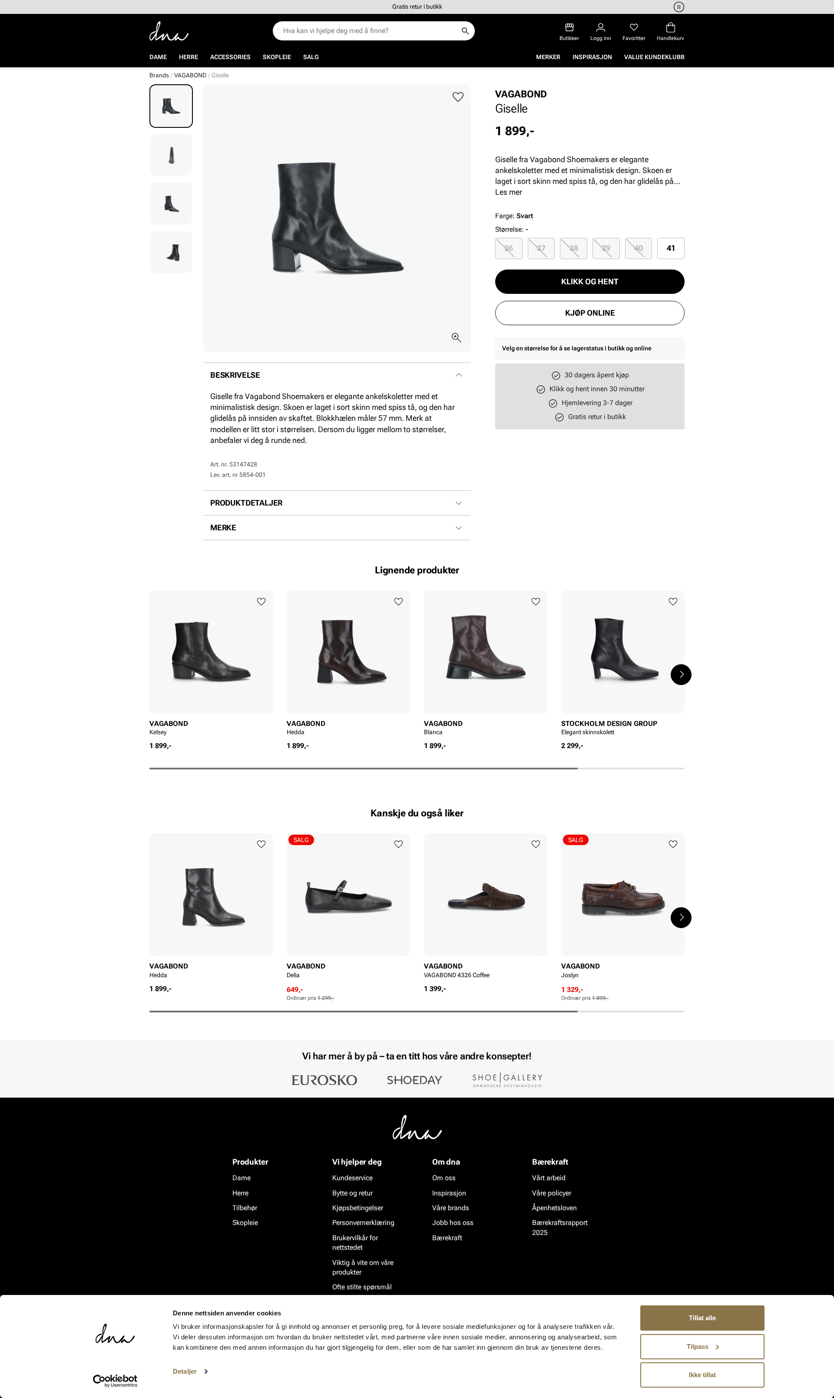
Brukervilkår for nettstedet (355, 1243)
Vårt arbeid (549, 1178)
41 (671, 248)
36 (508, 248)
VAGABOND (190, 75)
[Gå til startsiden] (169, 31)
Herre (188, 56)
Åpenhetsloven (554, 1208)
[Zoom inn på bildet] (456, 337)
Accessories (230, 56)
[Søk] (465, 30)
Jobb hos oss (452, 1222)
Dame (158, 56)
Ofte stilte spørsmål (362, 1287)
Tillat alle (702, 1317)
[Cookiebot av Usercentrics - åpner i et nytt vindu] (115, 1381)
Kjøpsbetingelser (357, 1208)
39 (606, 248)
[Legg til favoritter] (458, 97)
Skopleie (277, 56)
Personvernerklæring (363, 1222)
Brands (159, 75)
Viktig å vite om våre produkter (363, 1267)
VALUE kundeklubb (654, 56)
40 (638, 248)
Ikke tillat (702, 1374)
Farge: (514, 216)
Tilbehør (244, 1208)
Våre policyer (551, 1193)
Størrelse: (509, 229)
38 (573, 248)
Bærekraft (447, 1238)
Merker (548, 56)
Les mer (508, 191)
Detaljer (185, 1371)
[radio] (509, 248)
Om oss (444, 1178)
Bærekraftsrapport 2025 (560, 1227)
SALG (311, 56)
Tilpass (697, 1346)
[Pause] (678, 7)
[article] (211, 665)
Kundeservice (352, 1178)
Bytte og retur (352, 1193)
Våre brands (450, 1208)
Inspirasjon (592, 56)
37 (541, 248)
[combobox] (369, 31)
